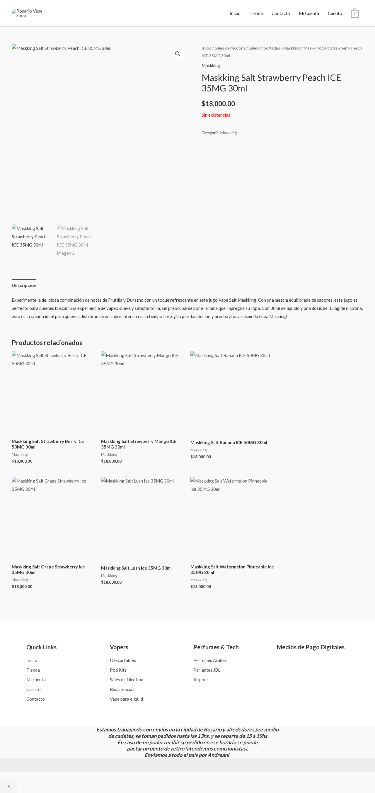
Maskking (292, 47)
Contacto (281, 13)
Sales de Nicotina (230, 47)
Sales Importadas (264, 47)
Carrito (335, 13)
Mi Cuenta (309, 13)
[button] (178, 54)
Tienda (256, 13)
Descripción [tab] (24, 285)
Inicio (235, 13)
